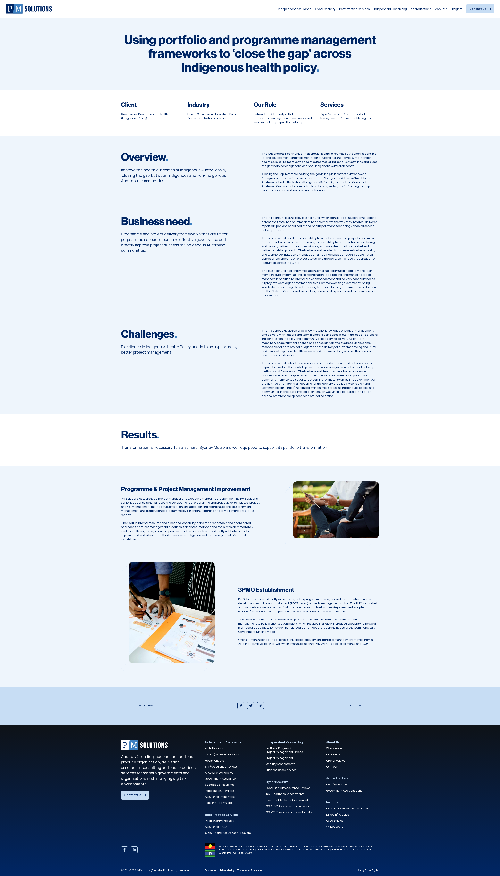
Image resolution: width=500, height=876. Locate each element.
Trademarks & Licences (250, 870)
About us (441, 9)
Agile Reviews (214, 748)
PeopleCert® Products (219, 821)
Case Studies (335, 820)
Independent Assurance (294, 9)
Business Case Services (281, 770)
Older (352, 705)
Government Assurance (220, 778)
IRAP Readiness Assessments (285, 794)
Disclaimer (211, 870)
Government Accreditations (344, 790)
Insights (457, 9)
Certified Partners (337, 784)
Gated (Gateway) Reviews (222, 754)
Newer (148, 705)
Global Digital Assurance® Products (228, 833)
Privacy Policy (227, 870)
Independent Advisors (219, 791)
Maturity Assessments (280, 764)
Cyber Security (325, 9)
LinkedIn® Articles (337, 814)
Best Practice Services (354, 9)
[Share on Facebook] (241, 705)
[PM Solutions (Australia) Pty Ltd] (29, 9)
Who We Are (334, 748)
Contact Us (477, 9)
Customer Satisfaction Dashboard (348, 808)
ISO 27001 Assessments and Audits (289, 806)
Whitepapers (334, 826)
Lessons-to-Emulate (218, 803)
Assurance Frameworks (220, 797)
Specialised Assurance (220, 784)
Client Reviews (335, 760)
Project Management (279, 758)
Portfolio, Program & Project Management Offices (284, 750)
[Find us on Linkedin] (134, 849)
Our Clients (333, 754)
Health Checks (214, 760)
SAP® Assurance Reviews (221, 766)
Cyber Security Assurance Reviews (288, 788)
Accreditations (421, 9)
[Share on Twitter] (250, 705)
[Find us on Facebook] (124, 849)
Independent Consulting (390, 9)
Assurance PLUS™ (217, 827)
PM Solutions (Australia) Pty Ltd (153, 870)
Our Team (332, 766)
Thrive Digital (372, 870)
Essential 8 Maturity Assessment (287, 800)
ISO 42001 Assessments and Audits (289, 812)
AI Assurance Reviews (219, 772)
